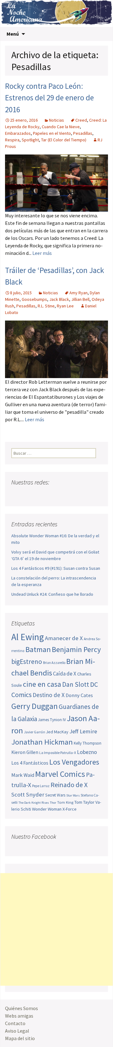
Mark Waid (22, 775)
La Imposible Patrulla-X (57, 752)
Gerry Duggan (34, 706)
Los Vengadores (74, 762)
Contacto (15, 1023)
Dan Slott (75, 684)
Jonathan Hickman (42, 742)
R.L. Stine (46, 306)
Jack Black (59, 299)
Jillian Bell (80, 299)
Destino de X (49, 695)
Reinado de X (69, 785)
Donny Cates (79, 695)
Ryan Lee (65, 306)
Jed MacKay (57, 732)
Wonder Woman (47, 809)
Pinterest (52, 494)
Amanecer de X (64, 638)
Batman (38, 649)
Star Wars (73, 795)
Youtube (40, 494)
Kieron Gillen (24, 752)
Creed (81, 120)
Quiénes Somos (21, 1008)
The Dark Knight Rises (34, 803)
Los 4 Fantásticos (29, 763)
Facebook (16, 494)
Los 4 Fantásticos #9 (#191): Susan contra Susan (55, 568)
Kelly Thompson (87, 743)
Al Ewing (27, 637)
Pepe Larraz (41, 786)
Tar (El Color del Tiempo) (63, 140)
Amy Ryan (78, 293)
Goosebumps (34, 299)
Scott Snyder (27, 794)
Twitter (28, 494)
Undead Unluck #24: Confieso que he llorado (52, 594)
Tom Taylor (84, 802)
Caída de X (64, 673)
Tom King (65, 802)
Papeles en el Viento (52, 133)
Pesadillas (82, 133)
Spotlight (30, 140)
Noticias (56, 120)
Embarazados (18, 133)
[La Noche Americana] (56, 13)
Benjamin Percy (76, 649)
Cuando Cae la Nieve (61, 126)
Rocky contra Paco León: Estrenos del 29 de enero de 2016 (49, 97)
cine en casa (42, 684)
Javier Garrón (34, 732)
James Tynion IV (52, 719)
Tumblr (64, 494)
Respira (12, 140)
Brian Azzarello (54, 662)
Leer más (42, 253)
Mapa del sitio (20, 1038)
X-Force (69, 809)
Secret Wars (55, 795)
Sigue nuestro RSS (76, 494)
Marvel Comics (60, 774)
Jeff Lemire (83, 731)
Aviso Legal (17, 1031)
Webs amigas (19, 1016)
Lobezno (87, 752)
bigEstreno (26, 661)
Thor (53, 803)
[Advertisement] (56, 929)
